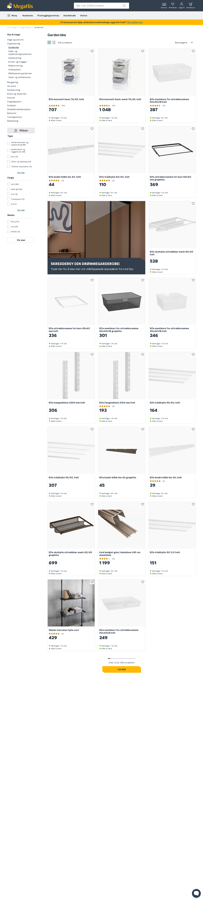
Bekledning (12, 120)
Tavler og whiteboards (19, 77)
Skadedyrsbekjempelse (19, 109)
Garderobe (13, 47)
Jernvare (11, 86)
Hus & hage (12, 27)
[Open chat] (196, 893)
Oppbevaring (14, 57)
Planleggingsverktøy (48, 15)
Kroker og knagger (17, 61)
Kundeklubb (70, 15)
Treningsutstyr (14, 117)
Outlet (83, 15)
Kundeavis (28, 15)
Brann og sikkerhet (17, 93)
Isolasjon (11, 105)
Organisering (25, 27)
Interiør (11, 97)
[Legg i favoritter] (92, 51)
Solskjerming (13, 90)
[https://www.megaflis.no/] (20, 5)
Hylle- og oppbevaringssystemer (20, 52)
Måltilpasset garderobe (20, 73)
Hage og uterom (15, 39)
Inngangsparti (14, 101)
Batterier (12, 113)
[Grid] (49, 42)
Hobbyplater (14, 69)
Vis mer (21, 172)
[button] (124, 5)
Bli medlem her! (135, 22)
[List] (54, 42)
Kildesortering (15, 65)
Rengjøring (12, 82)
